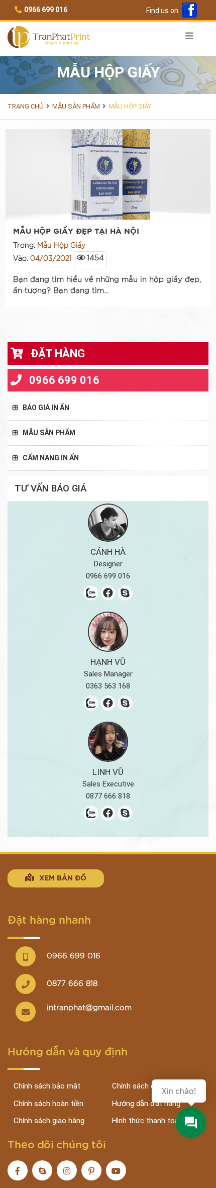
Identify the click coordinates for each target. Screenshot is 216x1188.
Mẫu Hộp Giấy (130, 106)
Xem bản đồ (62, 878)
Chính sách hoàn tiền (48, 1103)
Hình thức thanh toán (147, 1120)
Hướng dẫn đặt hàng (146, 1103)
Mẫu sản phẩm (76, 106)
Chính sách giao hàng (49, 1120)
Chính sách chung (141, 1086)
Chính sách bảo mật (47, 1086)
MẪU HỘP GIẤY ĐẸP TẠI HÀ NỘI (76, 231)
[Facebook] (189, 11)
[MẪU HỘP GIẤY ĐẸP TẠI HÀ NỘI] (108, 173)
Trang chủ (26, 106)
